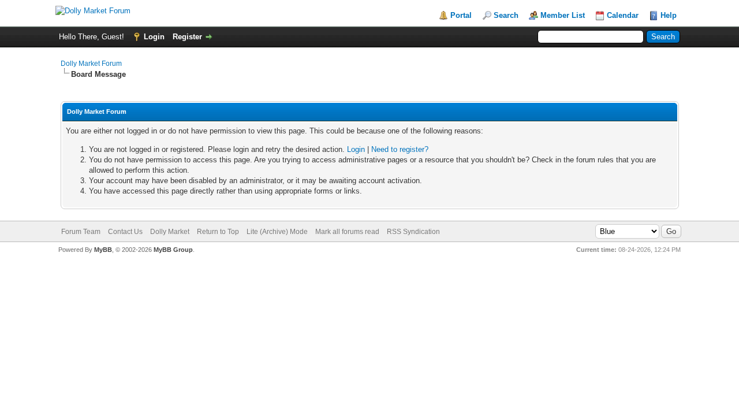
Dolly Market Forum (91, 64)
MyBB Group (173, 249)
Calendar (623, 15)
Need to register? (399, 149)
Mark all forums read (347, 232)
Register (187, 36)
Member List (562, 15)
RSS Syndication (413, 232)
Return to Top (218, 232)
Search (506, 15)
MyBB (103, 249)
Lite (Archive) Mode (277, 232)
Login (154, 36)
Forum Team (80, 232)
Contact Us (125, 232)
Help (668, 15)
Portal (461, 15)
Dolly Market (169, 232)
